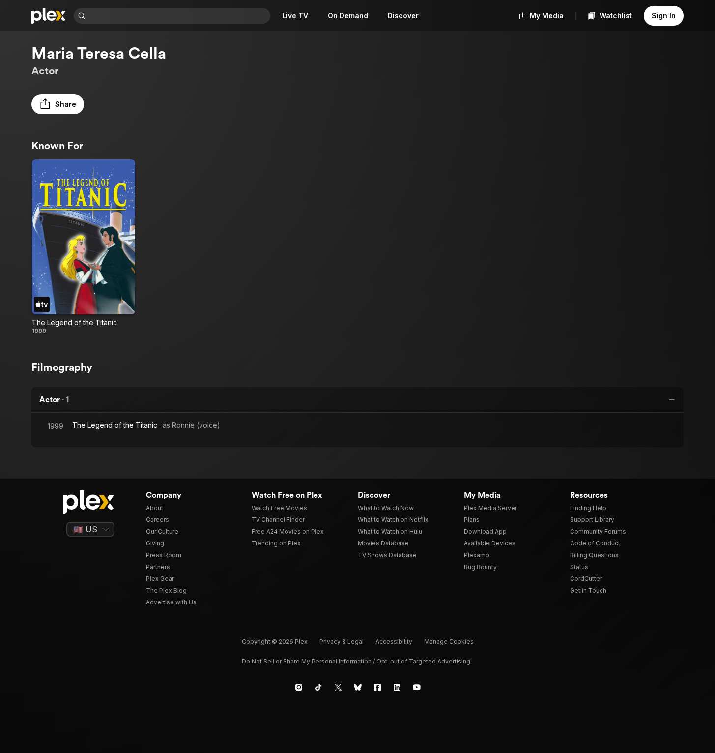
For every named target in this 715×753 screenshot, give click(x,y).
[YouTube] (417, 687)
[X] (338, 687)
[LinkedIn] (397, 687)
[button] (57, 104)
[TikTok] (318, 687)
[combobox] (178, 16)
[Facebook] (377, 687)
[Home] (48, 16)
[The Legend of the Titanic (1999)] (83, 247)
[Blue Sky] (358, 687)
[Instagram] (299, 687)
